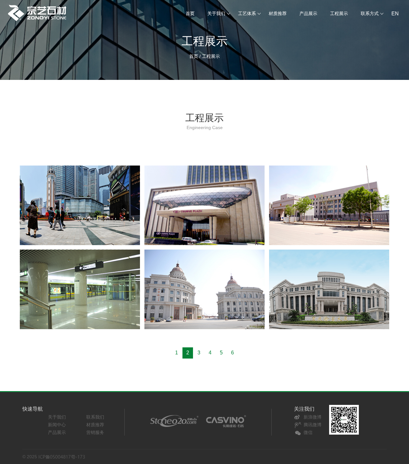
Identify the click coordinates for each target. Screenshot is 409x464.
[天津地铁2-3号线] (80, 289)
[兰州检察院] (329, 205)
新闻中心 (57, 424)
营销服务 (95, 432)
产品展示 (308, 13)
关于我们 (57, 417)
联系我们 (95, 417)
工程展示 (339, 13)
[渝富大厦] (329, 289)
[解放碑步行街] (80, 205)
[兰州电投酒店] (204, 205)
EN (395, 13)
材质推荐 (278, 13)
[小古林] (204, 289)
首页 (190, 13)
